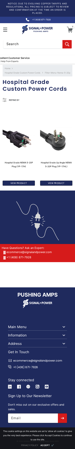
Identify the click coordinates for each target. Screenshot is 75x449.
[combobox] (37, 44)
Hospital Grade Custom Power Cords (22, 72)
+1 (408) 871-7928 (18, 257)
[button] (5, 29)
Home (7, 68)
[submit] (62, 418)
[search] (67, 44)
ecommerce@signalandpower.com (29, 252)
